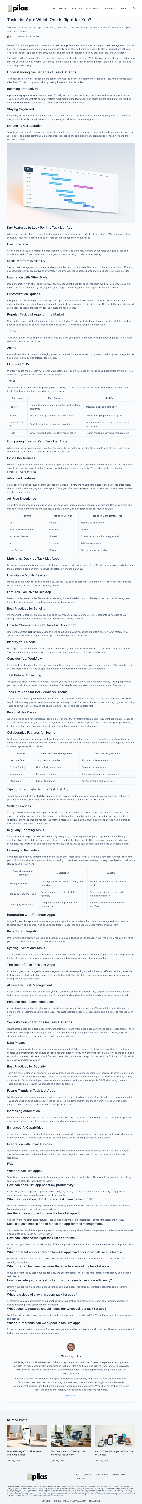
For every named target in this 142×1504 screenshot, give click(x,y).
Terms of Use (80, 1479)
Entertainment (93, 8)
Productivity (110, 8)
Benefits (63, 8)
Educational (77, 8)
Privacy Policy (119, 1475)
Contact (124, 8)
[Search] (134, 8)
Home (53, 8)
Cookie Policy (102, 1475)
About (77, 1475)
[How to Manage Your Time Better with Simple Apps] (27, 1436)
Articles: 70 (71, 1395)
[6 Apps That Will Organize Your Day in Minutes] (115, 1436)
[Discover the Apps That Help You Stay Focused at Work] (71, 1436)
